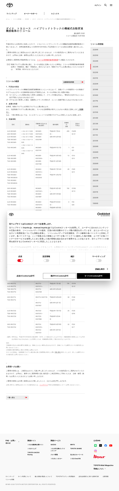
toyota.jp (27, 227)
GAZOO (53, 444)
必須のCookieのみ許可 (26, 276)
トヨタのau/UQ (75, 458)
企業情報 (106, 476)
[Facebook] (105, 445)
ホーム (8, 19)
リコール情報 (10, 479)
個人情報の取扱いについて (43, 476)
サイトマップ (10, 476)
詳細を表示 (100, 269)
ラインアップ (12, 14)
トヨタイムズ (32, 448)
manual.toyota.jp (42, 227)
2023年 (27, 19)
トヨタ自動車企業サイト (35, 444)
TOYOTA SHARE (76, 448)
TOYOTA (10, 5)
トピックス (55, 14)
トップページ (44, 385)
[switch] (46, 260)
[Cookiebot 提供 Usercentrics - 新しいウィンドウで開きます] (100, 214)
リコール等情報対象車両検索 (47, 60)
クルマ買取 (54, 454)
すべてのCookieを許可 (93, 276)
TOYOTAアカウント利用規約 (65, 476)
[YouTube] (111, 445)
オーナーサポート (31, 14)
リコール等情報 (17, 19)
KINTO (72, 444)
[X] (100, 445)
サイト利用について (24, 476)
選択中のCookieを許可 (59, 276)
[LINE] (95, 445)
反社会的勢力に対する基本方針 (89, 476)
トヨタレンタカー (56, 458)
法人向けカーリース (76, 454)
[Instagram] (95, 451)
